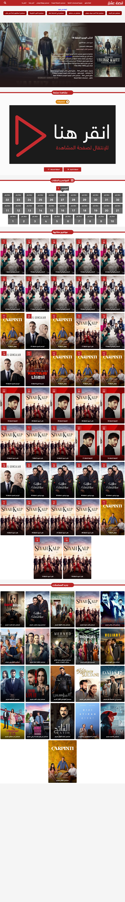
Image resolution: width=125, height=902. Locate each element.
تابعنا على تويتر (62, 9)
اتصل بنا (24, 3)
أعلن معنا (31, 3)
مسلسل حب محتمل (74, 13)
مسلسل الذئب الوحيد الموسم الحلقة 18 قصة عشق (73, 76)
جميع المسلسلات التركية (75, 3)
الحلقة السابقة (54, 169)
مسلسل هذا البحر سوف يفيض (94, 13)
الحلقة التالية (72, 169)
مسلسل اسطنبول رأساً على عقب (15, 13)
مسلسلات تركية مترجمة (81, 77)
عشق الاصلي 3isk (82, 70)
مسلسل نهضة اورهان (43, 3)
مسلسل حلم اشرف (114, 13)
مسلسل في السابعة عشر (56, 13)
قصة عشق (88, 3)
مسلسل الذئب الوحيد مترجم (84, 49)
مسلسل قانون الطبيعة (37, 13)
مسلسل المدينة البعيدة (58, 3)
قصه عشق (80, 73)
